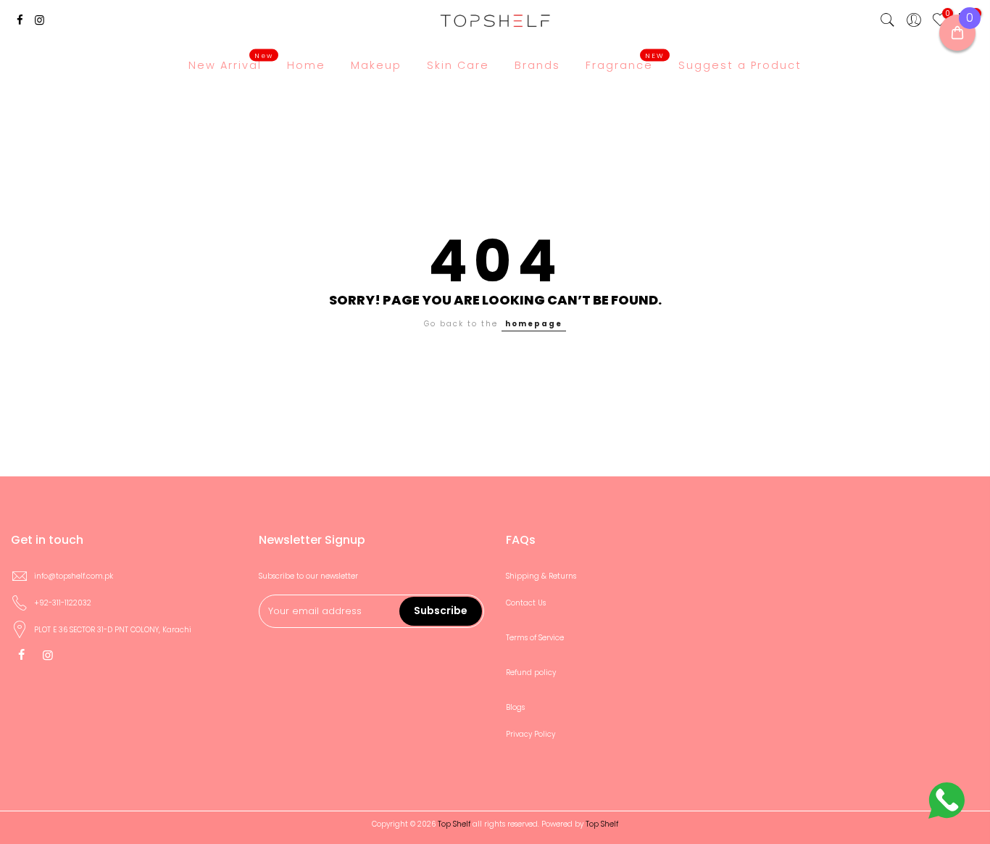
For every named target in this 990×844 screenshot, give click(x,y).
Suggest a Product (740, 65)
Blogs (515, 707)
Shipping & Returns (541, 576)
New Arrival (230, 62)
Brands (537, 65)
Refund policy (531, 672)
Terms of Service (535, 637)
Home (306, 65)
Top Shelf (602, 824)
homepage (533, 323)
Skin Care (458, 65)
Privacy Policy (530, 734)
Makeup (376, 65)
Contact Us (526, 602)
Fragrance (625, 62)
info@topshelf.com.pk (73, 576)
